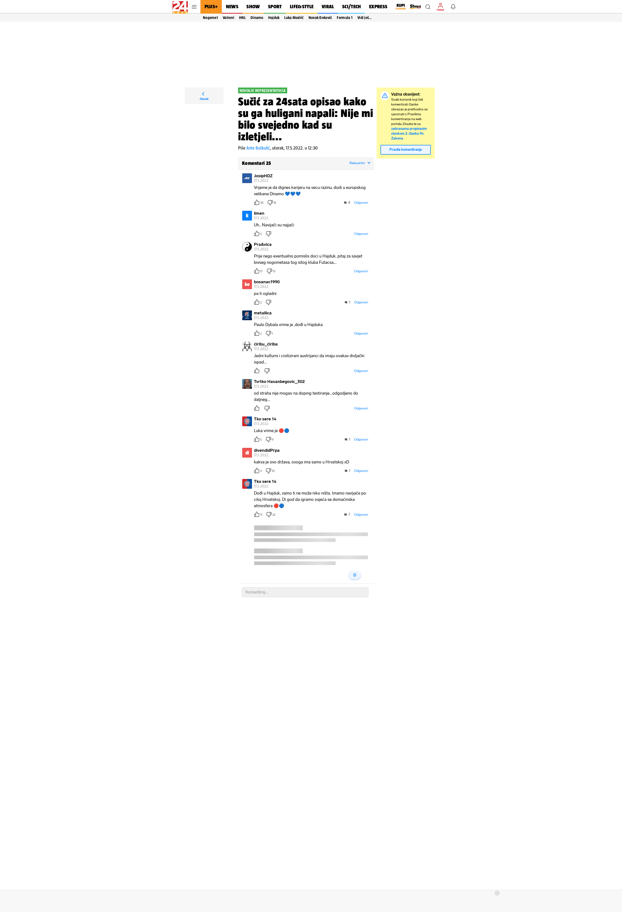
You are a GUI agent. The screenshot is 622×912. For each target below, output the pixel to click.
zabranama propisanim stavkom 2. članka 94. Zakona (409, 134)
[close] (497, 893)
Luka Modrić (293, 17)
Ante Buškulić (258, 148)
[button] (428, 7)
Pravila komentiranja (405, 150)
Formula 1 (345, 17)
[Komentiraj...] (305, 592)
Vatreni (228, 17)
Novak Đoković (320, 17)
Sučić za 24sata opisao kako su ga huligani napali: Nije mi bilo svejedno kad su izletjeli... (305, 119)
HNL (242, 17)
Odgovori (361, 203)
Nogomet (210, 17)
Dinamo (257, 17)
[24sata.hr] (180, 7)
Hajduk (274, 17)
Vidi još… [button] (364, 17)
